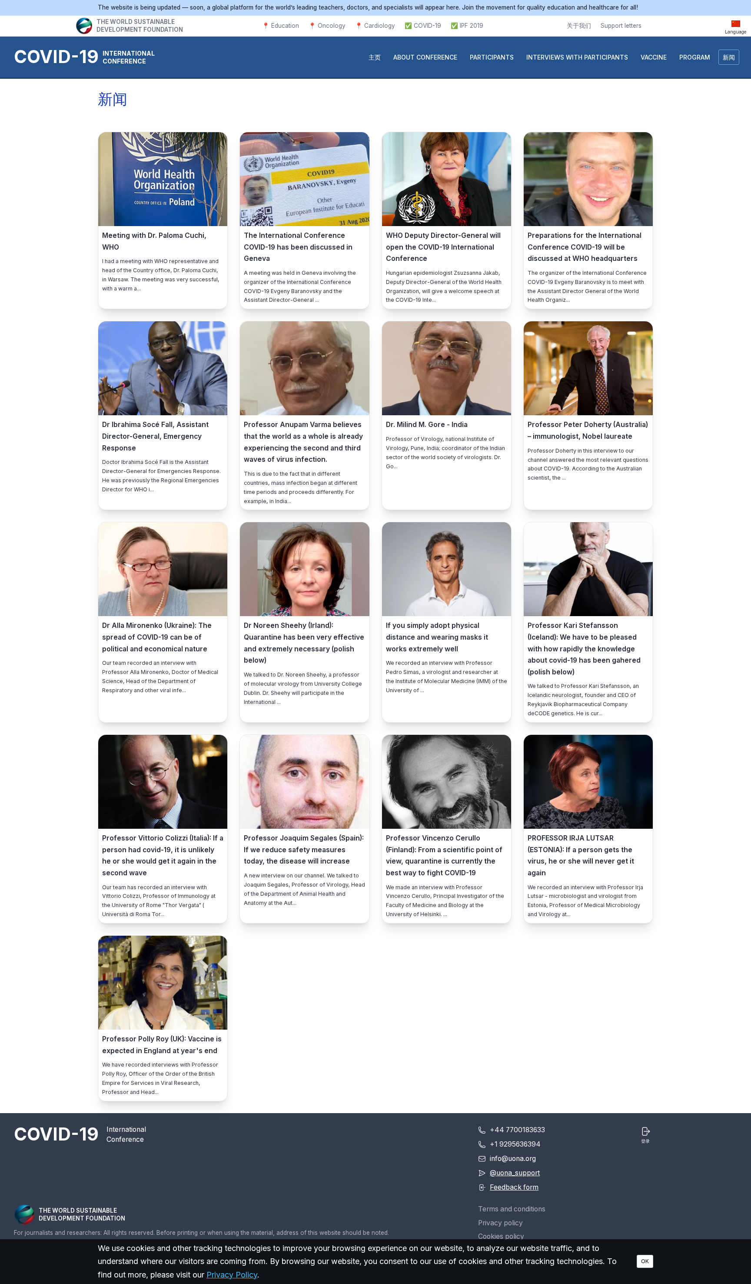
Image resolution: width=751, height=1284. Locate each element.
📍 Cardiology (375, 25)
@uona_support (515, 1173)
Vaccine (654, 57)
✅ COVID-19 (423, 25)
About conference (425, 57)
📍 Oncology (327, 25)
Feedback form (514, 1187)
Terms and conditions (511, 1209)
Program (694, 57)
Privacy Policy (231, 1274)
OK (645, 1261)
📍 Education (280, 25)
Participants (492, 57)
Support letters (621, 25)
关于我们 (579, 25)
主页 (375, 57)
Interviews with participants (577, 57)
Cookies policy (501, 1236)
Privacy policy (500, 1223)
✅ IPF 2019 (467, 25)
